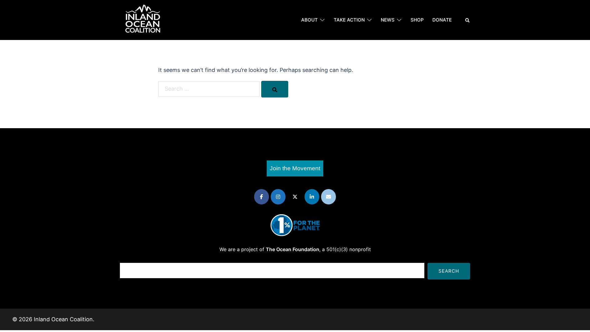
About (309, 20)
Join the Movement (295, 168)
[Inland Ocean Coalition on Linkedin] (312, 196)
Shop (417, 20)
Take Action (349, 20)
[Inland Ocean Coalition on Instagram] (278, 196)
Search (449, 271)
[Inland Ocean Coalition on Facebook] (261, 196)
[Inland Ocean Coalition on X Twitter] (295, 196)
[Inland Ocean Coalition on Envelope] (328, 196)
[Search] (274, 89)
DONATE (442, 20)
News (388, 20)
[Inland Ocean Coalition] (143, 19)
